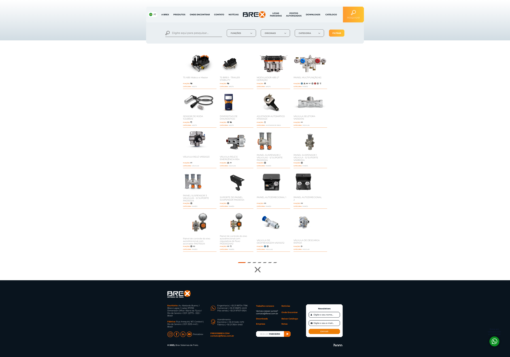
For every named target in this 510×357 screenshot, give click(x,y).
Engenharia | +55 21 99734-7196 (232, 305)
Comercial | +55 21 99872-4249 (232, 308)
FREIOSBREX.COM (220, 333)
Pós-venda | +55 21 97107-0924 (232, 310)
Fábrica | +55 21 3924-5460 (230, 324)
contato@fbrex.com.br (222, 336)
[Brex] (179, 294)
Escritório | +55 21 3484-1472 (230, 322)
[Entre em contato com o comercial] (494, 341)
